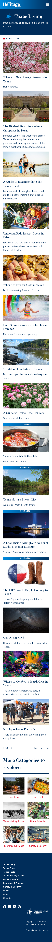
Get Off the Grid (13, 637)
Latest (6, 891)
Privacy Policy (31, 930)
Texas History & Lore (13, 876)
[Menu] (47, 4)
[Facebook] (4, 906)
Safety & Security (12, 887)
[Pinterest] (19, 906)
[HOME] (4, 39)
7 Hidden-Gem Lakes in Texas (22, 369)
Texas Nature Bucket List (19, 499)
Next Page (41, 748)
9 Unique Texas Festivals (19, 729)
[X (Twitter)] (14, 906)
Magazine (7, 898)
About (6, 894)
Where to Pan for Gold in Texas (23, 285)
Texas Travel (9, 868)
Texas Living (9, 864)
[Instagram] (9, 906)
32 (12, 748)
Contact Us (43, 930)
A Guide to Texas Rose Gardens (24, 413)
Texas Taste (9, 872)
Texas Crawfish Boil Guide (20, 456)
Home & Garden (11, 879)
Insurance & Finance (13, 883)
